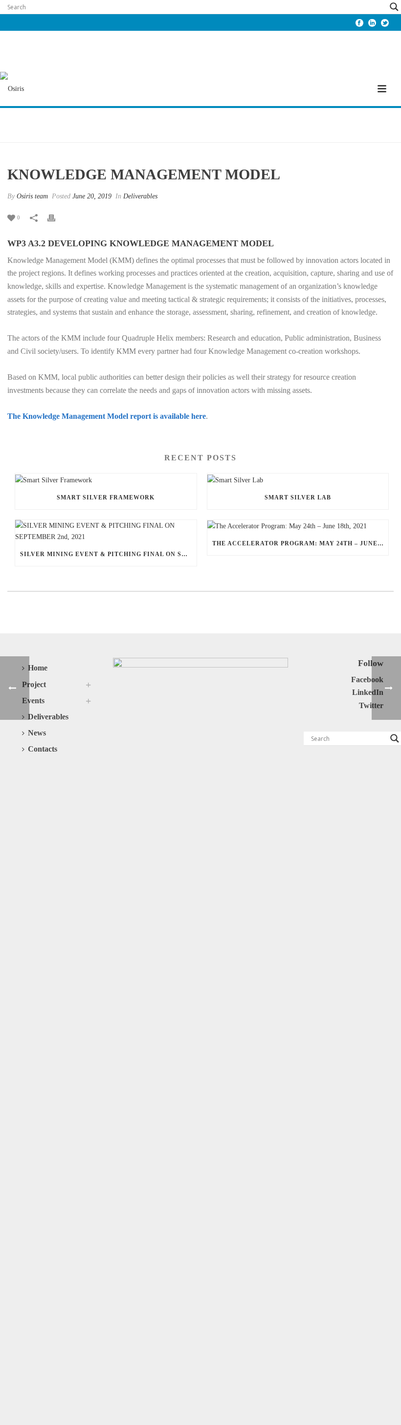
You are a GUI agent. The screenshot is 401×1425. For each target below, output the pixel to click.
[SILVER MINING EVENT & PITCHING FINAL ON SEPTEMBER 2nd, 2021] (106, 531)
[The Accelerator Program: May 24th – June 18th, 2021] (298, 526)
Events (33, 700)
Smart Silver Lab (298, 497)
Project (34, 684)
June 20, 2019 (91, 196)
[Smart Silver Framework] (106, 479)
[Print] (56, 217)
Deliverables (140, 196)
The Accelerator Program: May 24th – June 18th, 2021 (300, 543)
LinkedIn (367, 692)
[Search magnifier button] (394, 7)
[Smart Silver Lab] (298, 479)
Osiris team (32, 196)
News (37, 733)
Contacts (42, 749)
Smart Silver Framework (106, 497)
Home (37, 668)
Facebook (367, 679)
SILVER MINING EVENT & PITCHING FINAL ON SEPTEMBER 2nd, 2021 (108, 554)
